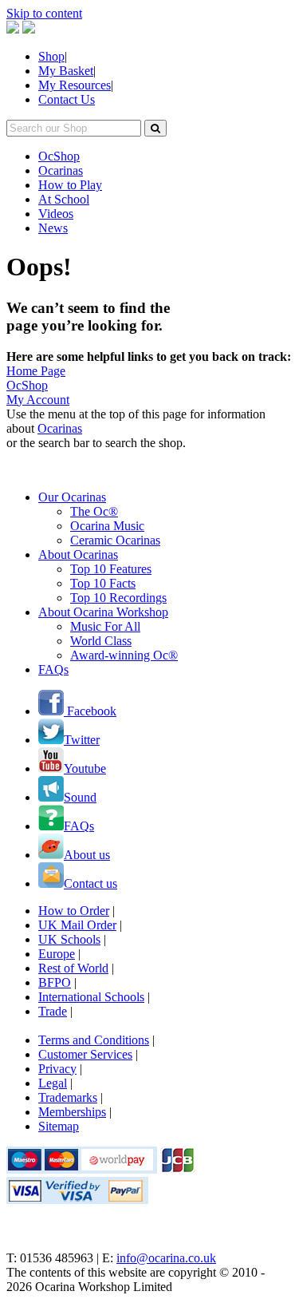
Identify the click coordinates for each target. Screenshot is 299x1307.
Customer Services (85, 1054)
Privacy (57, 1068)
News (53, 228)
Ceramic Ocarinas (115, 540)
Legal (52, 1083)
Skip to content (44, 13)
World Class (101, 641)
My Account (37, 399)
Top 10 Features (110, 569)
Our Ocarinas (72, 497)
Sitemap (58, 1126)
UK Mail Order (77, 925)
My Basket (65, 70)
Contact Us (66, 99)
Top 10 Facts (103, 583)
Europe (56, 953)
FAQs (53, 669)
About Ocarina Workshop (103, 612)
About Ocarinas (78, 554)
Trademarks (67, 1097)
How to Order (73, 910)
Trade (52, 1011)
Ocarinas (60, 170)
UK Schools (69, 939)
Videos (55, 213)
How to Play (70, 185)
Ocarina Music (107, 526)
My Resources (74, 85)
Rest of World (73, 968)
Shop (51, 56)
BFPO (54, 982)
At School (63, 199)
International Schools (91, 997)
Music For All (105, 626)
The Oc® (94, 511)
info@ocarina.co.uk (166, 1258)
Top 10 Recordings (118, 597)
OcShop (59, 156)
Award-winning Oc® (124, 655)
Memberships (72, 1112)
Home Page (35, 371)
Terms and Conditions (93, 1040)
